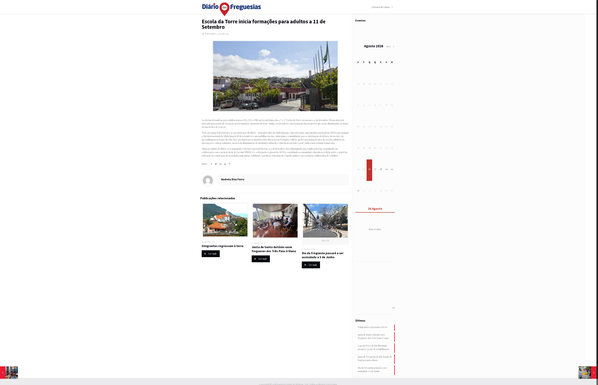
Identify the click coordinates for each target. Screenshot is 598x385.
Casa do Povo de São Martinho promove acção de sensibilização (373, 347)
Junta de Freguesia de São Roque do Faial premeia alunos (375, 358)
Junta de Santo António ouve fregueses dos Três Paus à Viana (274, 249)
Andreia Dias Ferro (232, 179)
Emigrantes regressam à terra (222, 246)
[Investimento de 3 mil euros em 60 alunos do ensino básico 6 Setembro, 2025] (9, 372)
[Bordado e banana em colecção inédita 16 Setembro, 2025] (587, 372)
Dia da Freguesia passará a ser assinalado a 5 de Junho (323, 255)
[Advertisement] (378, 285)
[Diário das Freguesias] (231, 8)
